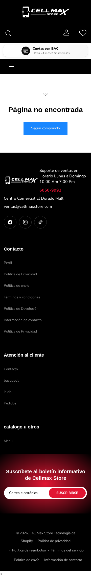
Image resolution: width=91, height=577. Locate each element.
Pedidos (10, 403)
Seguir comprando (45, 128)
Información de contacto (23, 320)
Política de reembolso (29, 550)
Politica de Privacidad (20, 274)
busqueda (11, 380)
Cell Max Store (41, 533)
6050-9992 (50, 190)
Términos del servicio (67, 550)
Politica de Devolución (21, 308)
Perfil (8, 262)
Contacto (11, 369)
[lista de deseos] (82, 32)
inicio (8, 391)
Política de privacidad (54, 541)
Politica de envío (16, 285)
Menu (8, 441)
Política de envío (26, 560)
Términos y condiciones (22, 297)
